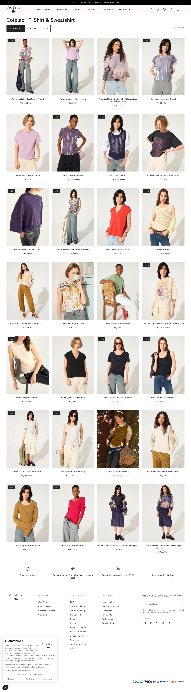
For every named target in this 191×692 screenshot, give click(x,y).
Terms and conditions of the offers (78, 644)
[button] (150, 9)
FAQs (72, 602)
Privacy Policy (108, 614)
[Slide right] (182, 2)
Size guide (43, 614)
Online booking (77, 610)
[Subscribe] (183, 604)
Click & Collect (77, 606)
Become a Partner (46, 610)
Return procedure (78, 627)
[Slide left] (8, 2)
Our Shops (43, 602)
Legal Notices (108, 602)
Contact (73, 623)
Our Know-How (45, 606)
